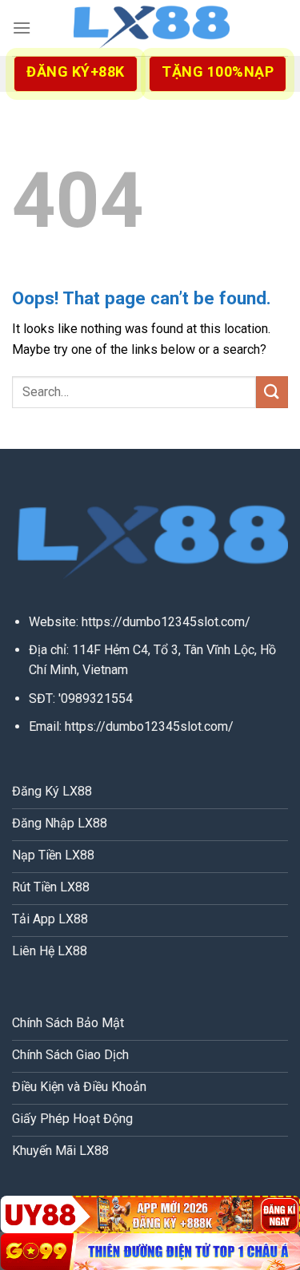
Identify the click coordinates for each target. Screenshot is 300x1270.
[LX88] (150, 28)
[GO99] (150, 1251)
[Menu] (21, 27)
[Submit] (272, 391)
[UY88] (150, 1214)
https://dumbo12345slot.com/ (166, 621)
